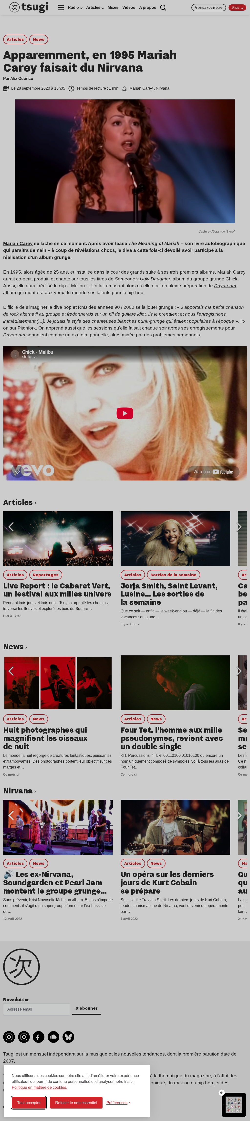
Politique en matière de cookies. (39, 1087)
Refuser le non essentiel (76, 1102)
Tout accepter (29, 1102)
